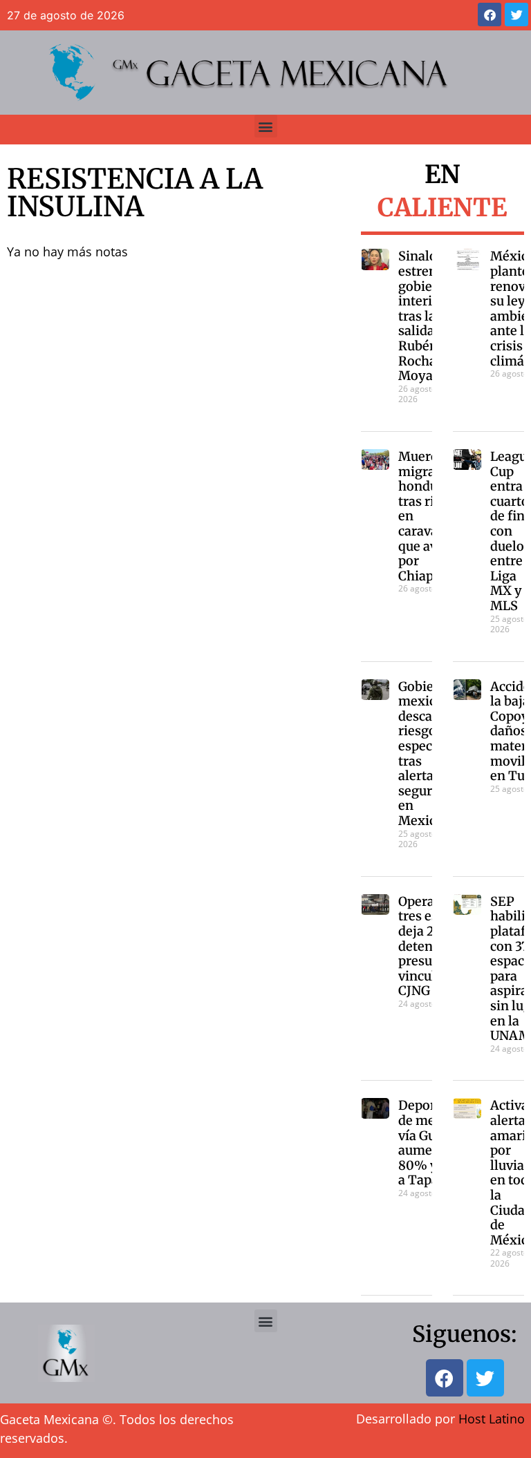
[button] (265, 126)
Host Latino (491, 1418)
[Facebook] (489, 14)
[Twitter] (516, 14)
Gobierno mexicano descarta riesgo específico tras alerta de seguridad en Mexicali (428, 754)
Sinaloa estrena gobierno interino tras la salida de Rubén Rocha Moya (426, 316)
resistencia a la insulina (135, 193)
